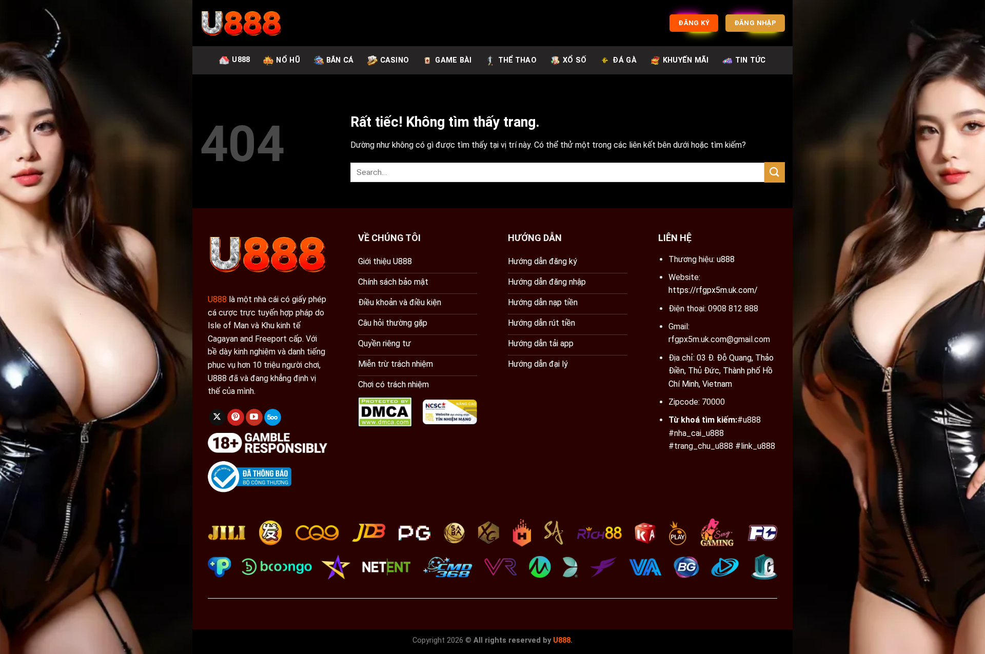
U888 (241, 59)
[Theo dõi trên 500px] (272, 417)
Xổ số (574, 60)
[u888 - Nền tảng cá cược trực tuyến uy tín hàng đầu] (241, 23)
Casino (394, 60)
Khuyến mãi (686, 60)
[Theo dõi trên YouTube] (254, 417)
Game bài (453, 60)
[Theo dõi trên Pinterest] (235, 417)
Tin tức (750, 60)
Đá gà (624, 60)
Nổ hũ (288, 60)
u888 (726, 259)
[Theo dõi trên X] (217, 417)
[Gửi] (774, 172)
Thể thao (517, 60)
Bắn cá (340, 60)
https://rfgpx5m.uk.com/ (713, 290)
